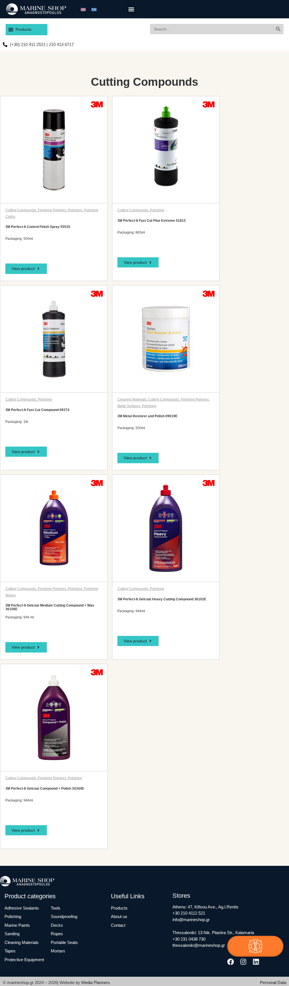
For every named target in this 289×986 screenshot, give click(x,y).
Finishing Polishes (52, 210)
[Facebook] (230, 962)
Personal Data (273, 982)
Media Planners (95, 982)
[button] (131, 9)
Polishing (75, 210)
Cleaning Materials (131, 399)
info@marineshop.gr (191, 919)
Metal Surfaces (128, 406)
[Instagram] (243, 962)
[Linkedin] (256, 962)
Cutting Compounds (20, 210)
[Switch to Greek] (94, 9)
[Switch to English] (83, 9)
